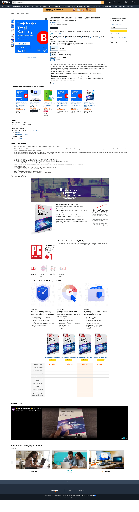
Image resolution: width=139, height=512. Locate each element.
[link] (22, 104)
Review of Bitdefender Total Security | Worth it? (28, 410)
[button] (3, 6)
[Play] (12, 438)
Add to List (114, 42)
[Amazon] (5, 2)
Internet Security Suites (22, 134)
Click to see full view (31, 57)
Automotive (126, 6)
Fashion (89, 6)
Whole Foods (58, 6)
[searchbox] (58, 2)
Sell (85, 6)
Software (12, 13)
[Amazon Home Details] (111, 6)
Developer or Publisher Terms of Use (91, 37)
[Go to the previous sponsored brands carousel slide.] (12, 462)
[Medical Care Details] (20, 6)
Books (73, 6)
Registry (95, 6)
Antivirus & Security (20, 13)
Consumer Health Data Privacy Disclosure (71, 495)
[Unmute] (127, 438)
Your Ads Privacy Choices (87, 495)
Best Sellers (35, 6)
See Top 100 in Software (36, 130)
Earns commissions (36, 408)
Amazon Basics (26, 6)
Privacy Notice (57, 495)
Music (100, 6)
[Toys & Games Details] (121, 6)
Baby (131, 6)
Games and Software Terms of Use (66, 37)
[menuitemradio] (124, 438)
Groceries (50, 6)
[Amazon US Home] (54, 491)
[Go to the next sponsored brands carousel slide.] (127, 462)
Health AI (9, 6)
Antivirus (27, 13)
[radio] (12, 21)
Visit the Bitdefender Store (56, 22)
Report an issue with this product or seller (62, 83)
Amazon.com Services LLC (121, 34)
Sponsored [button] (13, 448)
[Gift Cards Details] (82, 6)
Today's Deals (66, 6)
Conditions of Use (49, 495)
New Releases (42, 6)
